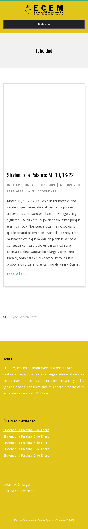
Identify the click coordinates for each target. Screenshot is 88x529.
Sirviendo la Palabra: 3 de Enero (26, 449)
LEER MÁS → (16, 274)
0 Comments (46, 191)
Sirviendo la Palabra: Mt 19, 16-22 (40, 175)
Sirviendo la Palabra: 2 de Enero (26, 455)
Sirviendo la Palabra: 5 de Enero (26, 436)
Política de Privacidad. (19, 491)
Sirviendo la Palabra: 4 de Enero (26, 443)
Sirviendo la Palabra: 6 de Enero (26, 430)
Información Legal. (17, 484)
